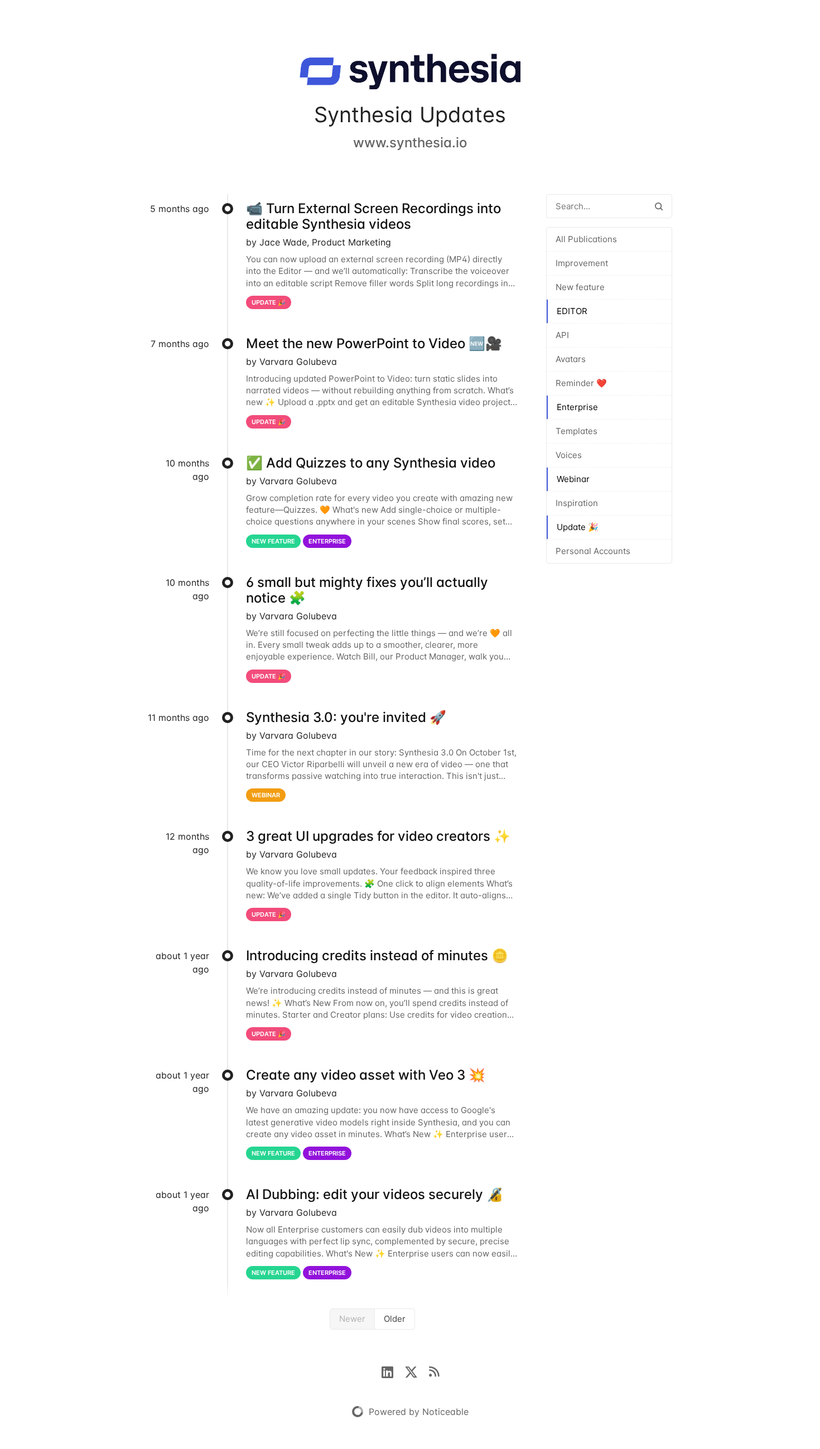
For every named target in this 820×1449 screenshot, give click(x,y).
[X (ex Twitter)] (416, 1370)
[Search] (659, 206)
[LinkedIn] (393, 1370)
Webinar (573, 479)
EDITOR (572, 311)
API (562, 335)
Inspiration (577, 503)
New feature (580, 287)
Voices (569, 455)
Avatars (571, 359)
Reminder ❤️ (581, 383)
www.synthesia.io (410, 142)
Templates (576, 431)
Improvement (582, 263)
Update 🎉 (578, 527)
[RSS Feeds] (434, 1370)
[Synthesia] (410, 74)
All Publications (586, 239)
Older (395, 1318)
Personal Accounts (593, 551)
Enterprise (577, 407)
